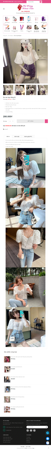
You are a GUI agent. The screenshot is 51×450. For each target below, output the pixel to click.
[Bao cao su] (29, 18)
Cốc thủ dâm (14, 22)
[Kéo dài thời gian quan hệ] (36, 27)
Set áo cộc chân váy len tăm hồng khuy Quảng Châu (21, 356)
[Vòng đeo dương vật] (44, 27)
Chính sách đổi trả (6, 440)
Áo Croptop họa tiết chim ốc (16, 366)
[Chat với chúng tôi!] (47, 438)
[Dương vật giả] (7, 27)
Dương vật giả (7, 30)
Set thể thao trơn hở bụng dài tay (17, 396)
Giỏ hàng (28, 442)
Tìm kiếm (28, 437)
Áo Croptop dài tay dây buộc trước (18, 376)
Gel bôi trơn (21, 22)
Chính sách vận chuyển (7, 438)
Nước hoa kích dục (44, 23)
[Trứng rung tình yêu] (14, 27)
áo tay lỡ (6, 129)
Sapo (33, 448)
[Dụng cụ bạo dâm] (29, 27)
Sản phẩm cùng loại (10, 352)
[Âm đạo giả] (7, 18)
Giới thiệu (28, 446)
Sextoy (21, 30)
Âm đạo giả (7, 22)
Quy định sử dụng (6, 442)
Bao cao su (29, 22)
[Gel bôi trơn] (22, 18)
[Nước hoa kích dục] (44, 18)
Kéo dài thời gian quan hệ (36, 31)
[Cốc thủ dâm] (14, 18)
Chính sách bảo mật (7, 437)
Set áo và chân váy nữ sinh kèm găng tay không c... (21, 386)
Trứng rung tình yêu (14, 31)
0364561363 (19, 1)
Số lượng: (5, 121)
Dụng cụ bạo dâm (29, 31)
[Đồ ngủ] (36, 18)
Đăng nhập (28, 438)
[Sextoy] (22, 27)
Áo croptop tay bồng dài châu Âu (17, 406)
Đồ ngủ (36, 22)
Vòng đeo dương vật (44, 31)
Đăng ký (28, 440)
